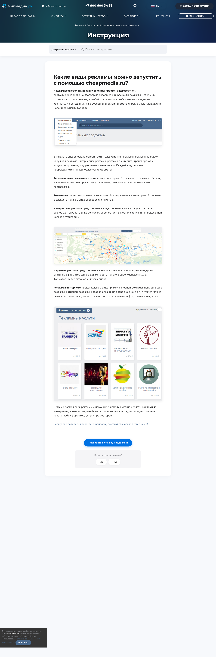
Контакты (163, 16)
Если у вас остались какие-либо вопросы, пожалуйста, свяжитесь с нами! (101, 424)
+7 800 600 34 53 (99, 5)
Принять (23, 643)
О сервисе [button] (131, 16)
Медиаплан (197, 16)
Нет (115, 462)
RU (157, 6)
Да (101, 462)
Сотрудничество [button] (94, 16)
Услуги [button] (58, 16)
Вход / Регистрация (196, 6)
